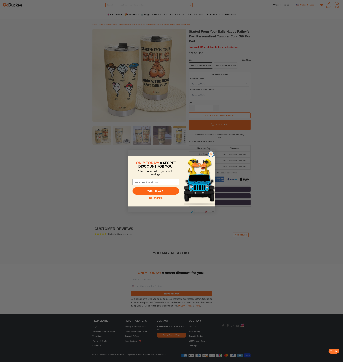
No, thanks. (156, 198)
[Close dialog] (211, 154)
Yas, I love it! (155, 191)
